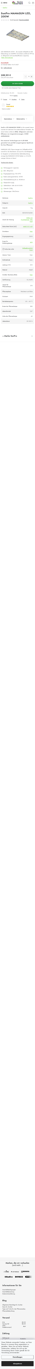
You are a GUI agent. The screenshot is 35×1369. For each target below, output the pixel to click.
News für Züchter (7, 1307)
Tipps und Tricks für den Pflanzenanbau (13, 1309)
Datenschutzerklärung (8, 1293)
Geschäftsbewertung (8, 1291)
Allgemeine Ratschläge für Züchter (12, 1304)
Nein (31, 231)
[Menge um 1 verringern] (25, 76)
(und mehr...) (17, 1265)
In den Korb (17, 84)
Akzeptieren (17, 1364)
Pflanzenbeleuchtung (8, 1311)
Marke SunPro (21, 119)
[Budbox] (10, 1276)
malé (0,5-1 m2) (28, 226)
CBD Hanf (31, 220)
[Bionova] (25, 1271)
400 (31, 242)
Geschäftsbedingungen (9, 1289)
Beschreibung (8, 119)
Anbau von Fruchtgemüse (27, 219)
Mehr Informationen (7, 58)
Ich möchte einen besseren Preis (11, 88)
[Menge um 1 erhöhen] (31, 76)
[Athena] (15, 1271)
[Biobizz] (20, 1276)
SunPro (16, 95)
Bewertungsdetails (24, 20)
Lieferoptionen (8, 68)
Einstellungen (17, 1357)
